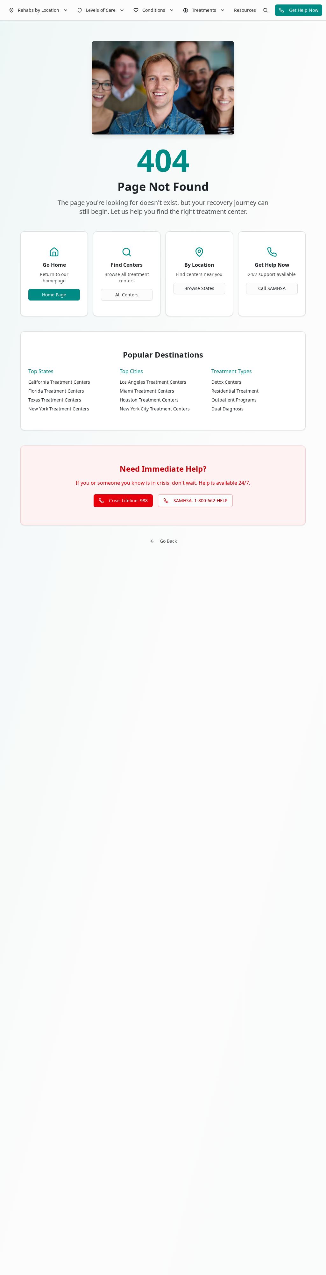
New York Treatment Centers (58, 409)
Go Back (168, 541)
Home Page (54, 295)
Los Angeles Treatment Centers (153, 382)
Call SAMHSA (272, 288)
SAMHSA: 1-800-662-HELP (200, 500)
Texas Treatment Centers (54, 400)
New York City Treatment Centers (155, 409)
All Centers (126, 295)
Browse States (199, 288)
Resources (245, 10)
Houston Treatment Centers (149, 400)
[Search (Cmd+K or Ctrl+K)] (265, 10)
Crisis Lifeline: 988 (128, 500)
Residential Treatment (235, 391)
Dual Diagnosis (227, 409)
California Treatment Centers (59, 382)
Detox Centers (226, 382)
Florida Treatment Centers (56, 391)
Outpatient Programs (234, 400)
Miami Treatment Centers (147, 391)
